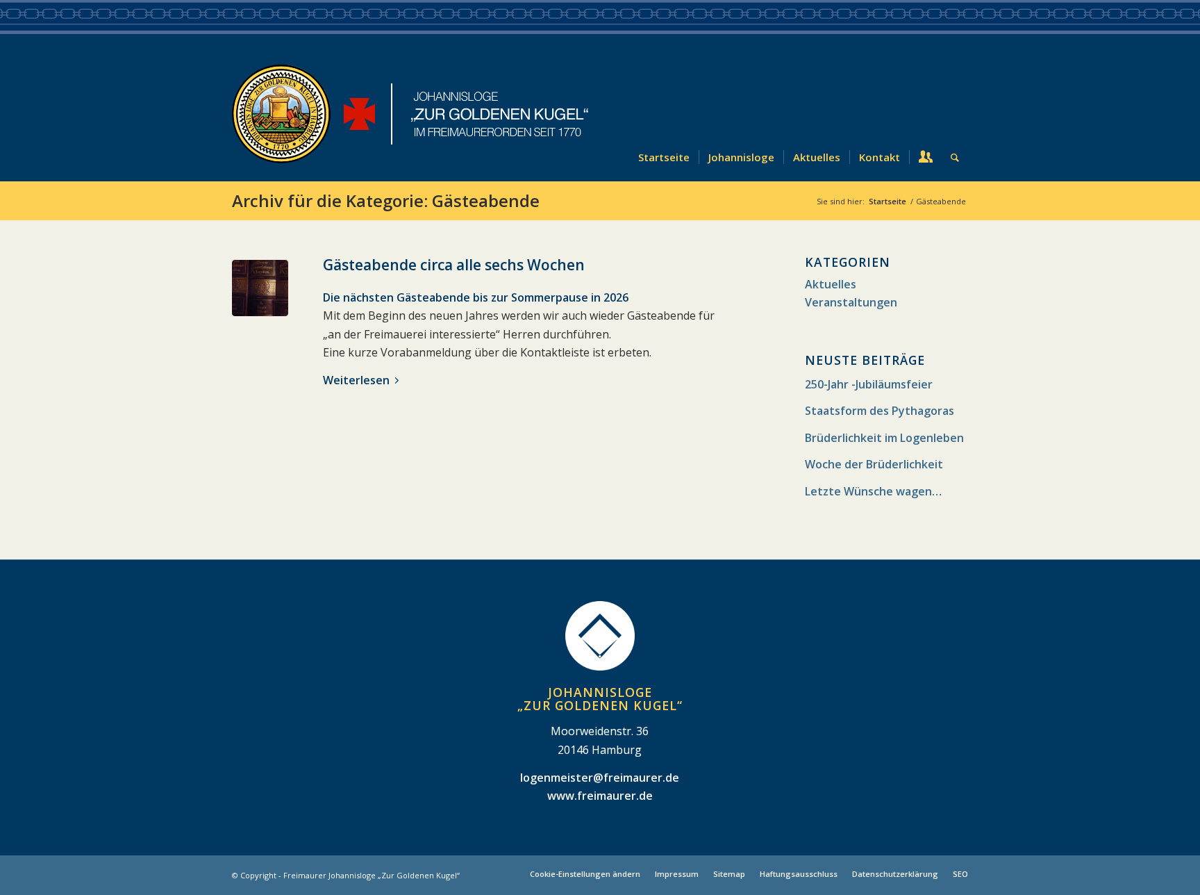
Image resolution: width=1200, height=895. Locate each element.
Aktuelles (830, 284)
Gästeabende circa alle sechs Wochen (454, 264)
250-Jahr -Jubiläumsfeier (869, 384)
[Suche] (955, 113)
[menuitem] (664, 113)
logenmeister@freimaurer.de (599, 777)
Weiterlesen (356, 380)
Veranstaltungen (851, 302)
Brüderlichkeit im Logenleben (884, 437)
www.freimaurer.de (600, 795)
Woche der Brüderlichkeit (874, 464)
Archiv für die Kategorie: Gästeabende (386, 200)
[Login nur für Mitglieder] (925, 113)
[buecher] (260, 288)
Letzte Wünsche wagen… (873, 491)
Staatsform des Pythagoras (879, 410)
